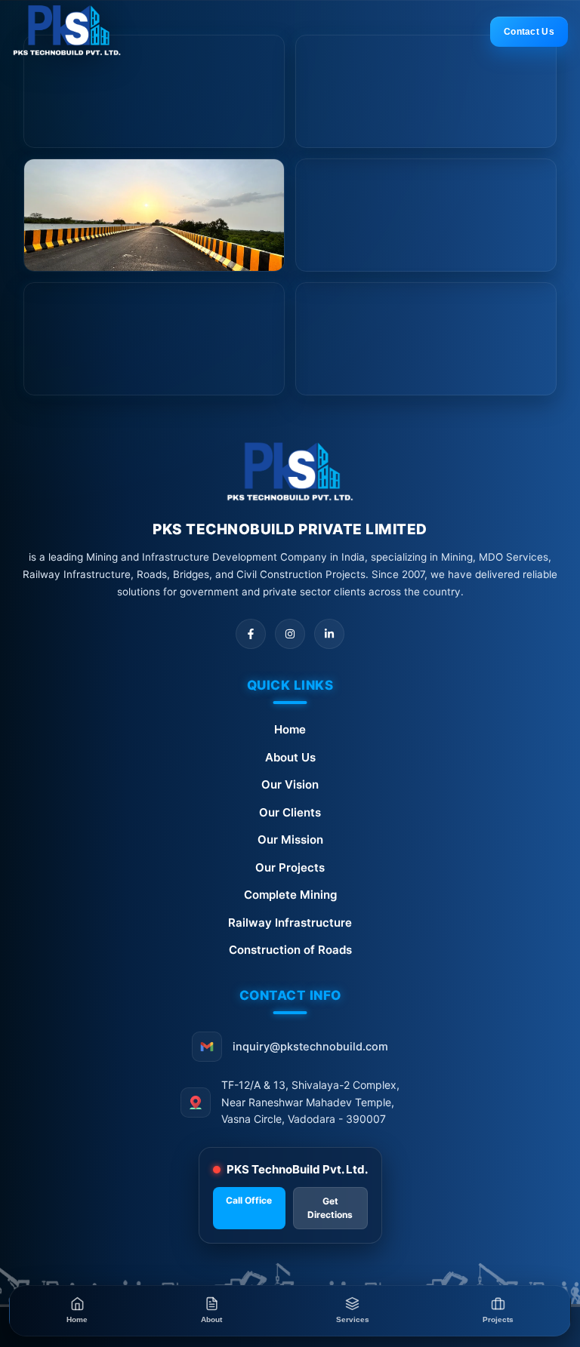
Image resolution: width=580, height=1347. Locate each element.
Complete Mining (290, 894)
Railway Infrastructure (290, 922)
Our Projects (290, 867)
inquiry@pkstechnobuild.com (310, 1046)
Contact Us (529, 31)
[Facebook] (251, 634)
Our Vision (290, 784)
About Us (290, 757)
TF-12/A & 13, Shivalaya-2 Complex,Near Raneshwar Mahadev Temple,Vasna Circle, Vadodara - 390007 (310, 1101)
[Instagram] (290, 634)
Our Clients (290, 812)
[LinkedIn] (329, 634)
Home (290, 729)
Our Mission (290, 839)
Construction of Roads (290, 950)
